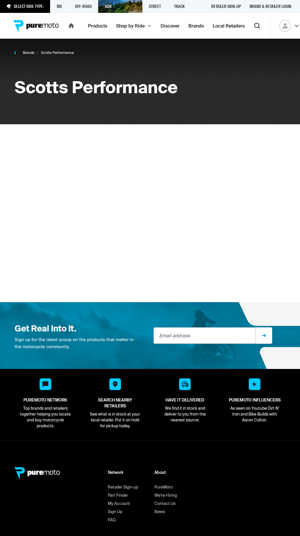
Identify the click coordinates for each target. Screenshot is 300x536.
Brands (28, 53)
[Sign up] (264, 335)
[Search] (257, 26)
